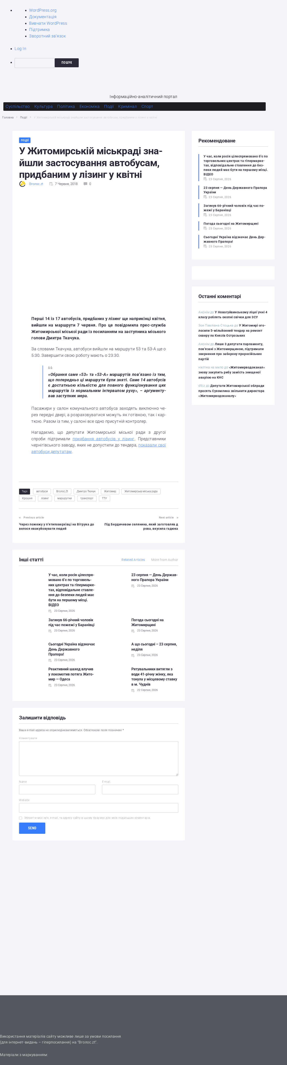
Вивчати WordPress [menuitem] (48, 23)
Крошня (27, 498)
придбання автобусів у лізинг (103, 438)
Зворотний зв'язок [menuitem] (47, 36)
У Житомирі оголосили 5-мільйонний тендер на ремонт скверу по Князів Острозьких (232, 330)
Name (23, 781)
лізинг (45, 498)
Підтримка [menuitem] (39, 29)
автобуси (42, 491)
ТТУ (104, 498)
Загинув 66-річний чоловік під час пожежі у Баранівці (234, 208)
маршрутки (64, 498)
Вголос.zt (36, 184)
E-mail (106, 781)
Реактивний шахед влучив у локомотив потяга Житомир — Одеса (71, 674)
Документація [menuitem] (43, 16)
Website (24, 800)
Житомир (110, 491)
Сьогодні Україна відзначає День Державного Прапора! (71, 649)
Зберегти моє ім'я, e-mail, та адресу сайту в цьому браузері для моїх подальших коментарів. (87, 817)
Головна (8, 117)
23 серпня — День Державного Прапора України (235, 190)
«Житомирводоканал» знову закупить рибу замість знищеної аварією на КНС (231, 372)
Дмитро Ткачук (86, 491)
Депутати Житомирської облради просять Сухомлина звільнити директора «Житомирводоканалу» (231, 391)
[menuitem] (151, 63)
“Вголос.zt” (87, 1042)
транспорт (86, 498)
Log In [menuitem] (20, 48)
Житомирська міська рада (141, 491)
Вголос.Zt (62, 491)
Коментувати (28, 738)
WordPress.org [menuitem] (43, 10)
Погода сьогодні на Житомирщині (231, 223)
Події (23, 117)
